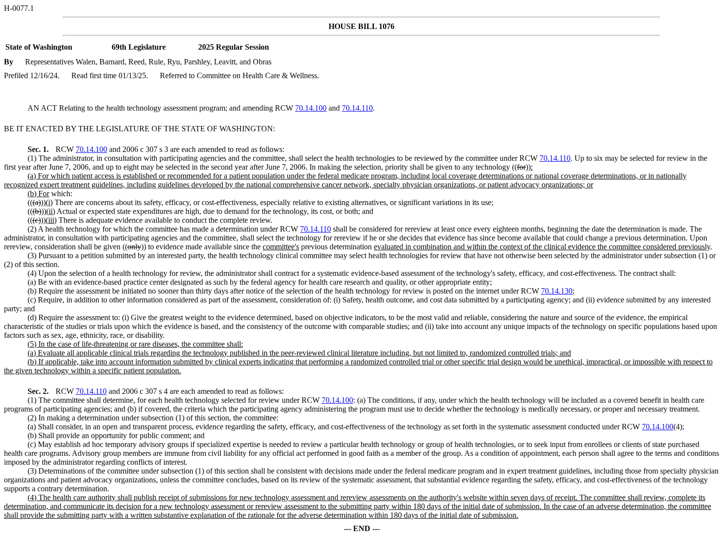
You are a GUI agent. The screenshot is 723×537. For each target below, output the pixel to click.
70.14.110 (357, 108)
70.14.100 (311, 108)
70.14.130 (556, 291)
